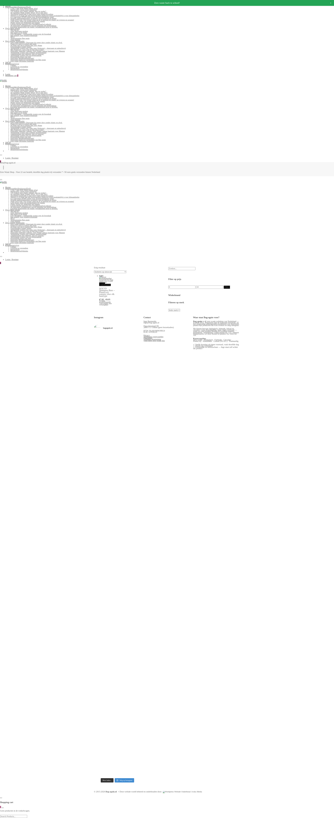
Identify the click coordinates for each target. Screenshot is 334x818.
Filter (227, 287)
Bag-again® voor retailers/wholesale (23, 36)
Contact (13, 65)
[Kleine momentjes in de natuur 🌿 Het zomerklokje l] (99, 649)
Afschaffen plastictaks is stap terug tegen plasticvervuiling (31, 14)
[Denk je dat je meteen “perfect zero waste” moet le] (123, 573)
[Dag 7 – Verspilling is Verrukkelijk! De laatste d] (99, 377)
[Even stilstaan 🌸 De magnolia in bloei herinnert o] (135, 473)
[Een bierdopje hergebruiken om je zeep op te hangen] (135, 706)
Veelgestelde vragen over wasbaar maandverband (28, 53)
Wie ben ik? (14, 30)
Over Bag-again (12, 28)
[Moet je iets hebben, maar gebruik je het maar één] (111, 469)
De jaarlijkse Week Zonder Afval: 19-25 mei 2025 (28, 13)
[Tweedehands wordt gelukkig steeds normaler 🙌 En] (123, 476)
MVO (12, 37)
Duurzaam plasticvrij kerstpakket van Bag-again (28, 60)
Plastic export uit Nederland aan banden (25, 23)
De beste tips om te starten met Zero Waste (26, 45)
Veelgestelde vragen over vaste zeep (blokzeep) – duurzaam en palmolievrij (38, 48)
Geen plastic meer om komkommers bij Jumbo (27, 21)
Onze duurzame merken (19, 31)
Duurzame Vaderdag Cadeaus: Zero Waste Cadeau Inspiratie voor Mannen (37, 51)
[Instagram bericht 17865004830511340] (123, 688)
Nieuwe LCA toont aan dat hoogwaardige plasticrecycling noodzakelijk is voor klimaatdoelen (44, 16)
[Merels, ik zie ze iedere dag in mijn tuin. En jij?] (111, 631)
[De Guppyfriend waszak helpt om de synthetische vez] (123, 645)
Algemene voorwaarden (153, 337)
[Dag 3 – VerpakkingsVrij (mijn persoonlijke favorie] (99, 486)
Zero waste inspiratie (15, 41)
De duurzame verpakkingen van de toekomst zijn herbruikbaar (33, 26)
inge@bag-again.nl (151, 323)
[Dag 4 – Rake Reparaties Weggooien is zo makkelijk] (135, 364)
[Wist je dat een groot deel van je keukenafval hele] (135, 574)
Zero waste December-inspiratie (22, 61)
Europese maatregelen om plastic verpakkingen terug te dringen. (34, 27)
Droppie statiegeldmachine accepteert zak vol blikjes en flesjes (33, 19)
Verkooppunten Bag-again (19, 38)
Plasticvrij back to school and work (23, 44)
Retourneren (14, 68)
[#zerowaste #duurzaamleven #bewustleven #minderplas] (99, 551)
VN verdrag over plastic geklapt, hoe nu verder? (28, 11)
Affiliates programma (152, 339)
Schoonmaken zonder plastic (20, 47)
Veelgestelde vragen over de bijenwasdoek (25, 55)
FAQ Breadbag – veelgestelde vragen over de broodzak (30, 34)
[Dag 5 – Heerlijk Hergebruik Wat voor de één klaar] (123, 385)
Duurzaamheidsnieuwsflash (18, 7)
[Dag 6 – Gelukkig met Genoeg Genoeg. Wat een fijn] (111, 370)
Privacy (147, 335)
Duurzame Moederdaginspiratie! (22, 58)
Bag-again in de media (18, 33)
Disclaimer (148, 338)
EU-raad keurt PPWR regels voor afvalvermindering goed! (32, 17)
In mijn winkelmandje (105, 284)
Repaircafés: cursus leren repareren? (23, 10)
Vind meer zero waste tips (154, 341)
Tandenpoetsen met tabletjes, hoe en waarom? (27, 54)
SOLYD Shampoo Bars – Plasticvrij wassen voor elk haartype (107, 292)
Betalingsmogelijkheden (19, 70)
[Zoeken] (169, 266)
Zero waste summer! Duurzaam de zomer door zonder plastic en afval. (36, 43)
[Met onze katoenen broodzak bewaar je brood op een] (135, 646)
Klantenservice (12, 64)
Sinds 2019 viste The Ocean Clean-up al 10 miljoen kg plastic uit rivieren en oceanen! (42, 20)
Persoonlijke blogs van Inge (20, 57)
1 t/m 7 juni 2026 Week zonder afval (24, 8)
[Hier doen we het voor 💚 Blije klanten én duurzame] (111, 569)
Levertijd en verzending (19, 67)
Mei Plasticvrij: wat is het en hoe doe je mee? (27, 50)
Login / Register (12, 158)
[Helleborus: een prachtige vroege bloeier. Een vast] (111, 706)
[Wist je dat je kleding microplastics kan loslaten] (99, 731)
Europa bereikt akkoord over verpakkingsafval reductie (30, 24)
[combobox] (181, 268)
